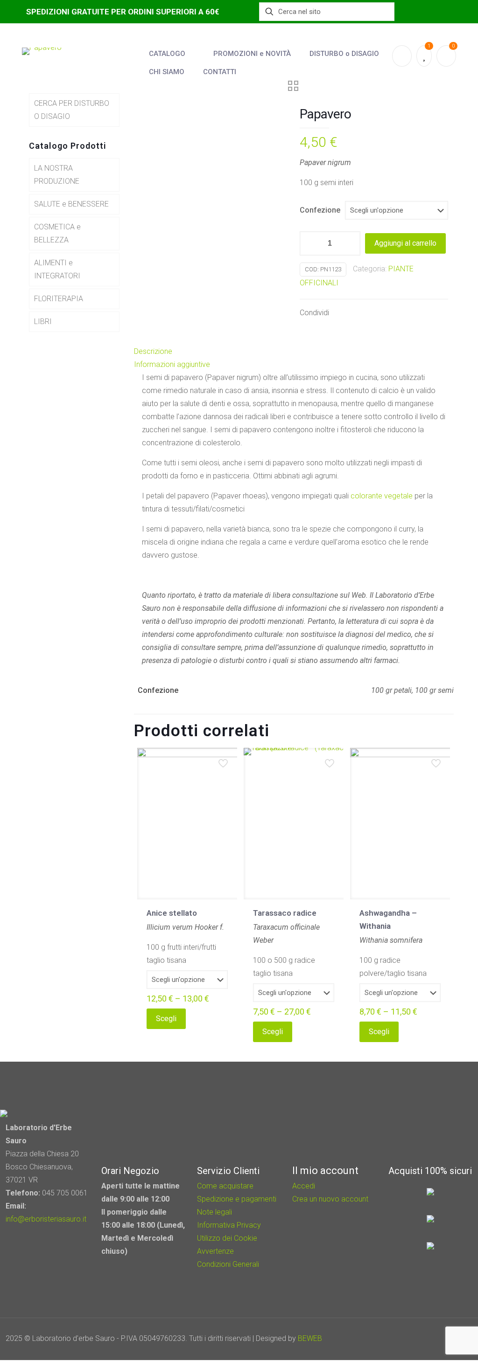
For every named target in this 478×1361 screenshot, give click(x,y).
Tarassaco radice (284, 913)
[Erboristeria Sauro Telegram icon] (440, 1338)
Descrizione (153, 351)
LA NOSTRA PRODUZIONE (56, 175)
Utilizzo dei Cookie (227, 1238)
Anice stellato (172, 913)
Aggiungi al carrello (405, 243)
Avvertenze (215, 1251)
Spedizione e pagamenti (236, 1199)
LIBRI (43, 321)
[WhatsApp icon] (405, 1338)
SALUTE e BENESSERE (71, 204)
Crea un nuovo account (330, 1199)
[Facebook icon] (417, 1338)
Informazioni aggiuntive (172, 364)
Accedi (303, 1185)
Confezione (320, 210)
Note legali (214, 1212)
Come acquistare (225, 1185)
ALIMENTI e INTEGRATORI (57, 269)
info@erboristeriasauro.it (46, 1219)
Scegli (166, 1018)
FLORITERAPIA (58, 298)
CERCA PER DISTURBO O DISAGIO (71, 110)
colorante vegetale (382, 495)
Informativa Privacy (229, 1225)
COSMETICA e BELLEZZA (57, 233)
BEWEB (310, 1338)
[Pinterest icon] (430, 1338)
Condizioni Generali (228, 1264)
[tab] (294, 351)
